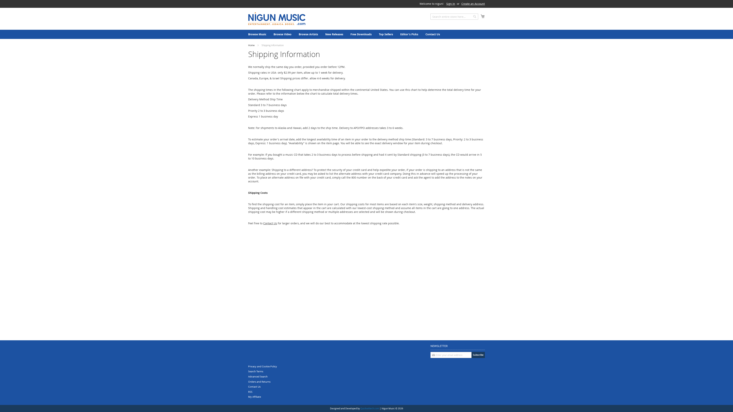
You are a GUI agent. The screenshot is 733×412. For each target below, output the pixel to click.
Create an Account (473, 4)
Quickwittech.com (369, 408)
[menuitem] (257, 34)
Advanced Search (258, 376)
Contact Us (254, 386)
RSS (250, 391)
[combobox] (454, 17)
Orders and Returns (259, 381)
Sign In (450, 4)
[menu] (366, 34)
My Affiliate (254, 396)
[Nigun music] (276, 18)
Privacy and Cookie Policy (262, 366)
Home (251, 45)
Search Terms (255, 371)
